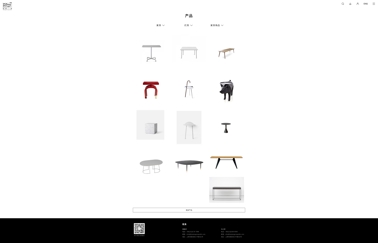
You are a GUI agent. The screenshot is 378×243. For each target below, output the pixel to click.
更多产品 (189, 210)
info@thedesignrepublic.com (196, 234)
